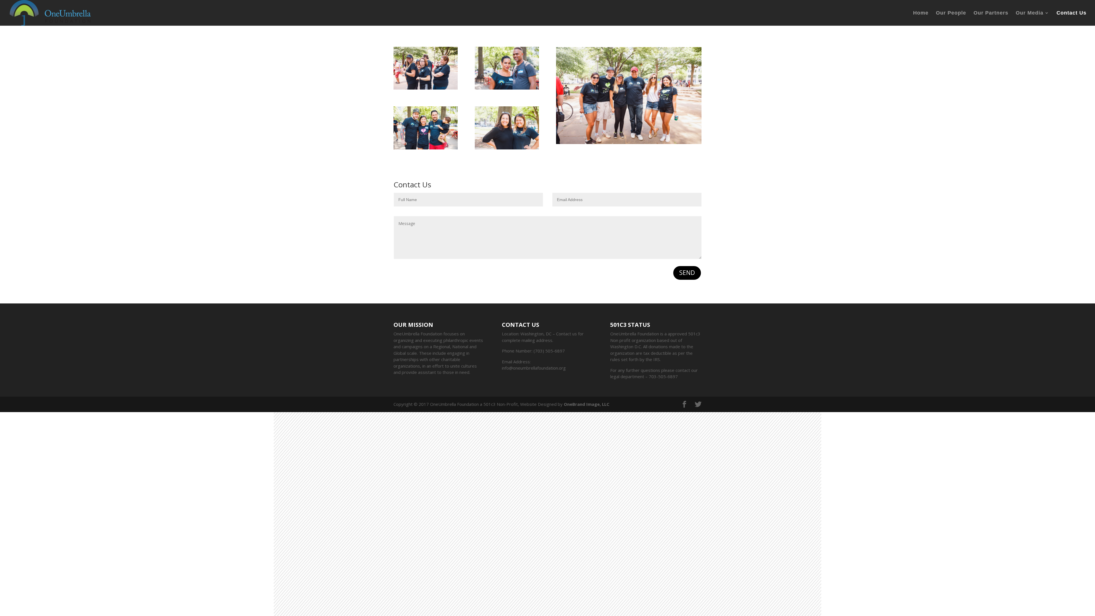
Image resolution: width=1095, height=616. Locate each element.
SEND (687, 273)
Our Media (1029, 13)
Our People (951, 13)
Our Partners (991, 13)
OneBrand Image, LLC (586, 404)
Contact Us (1071, 13)
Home (920, 13)
